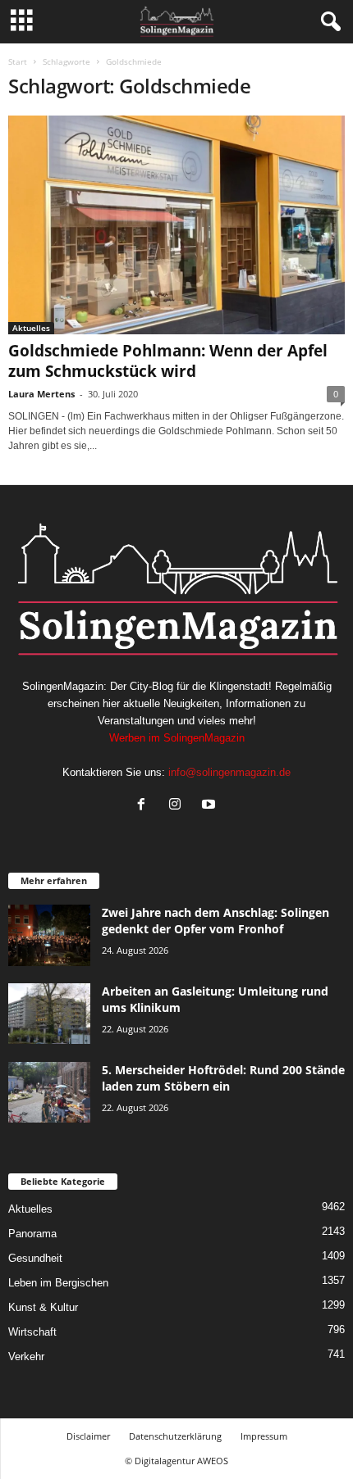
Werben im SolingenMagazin (177, 738)
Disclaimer (88, 1436)
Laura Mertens (41, 394)
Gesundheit (35, 1258)
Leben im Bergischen (58, 1283)
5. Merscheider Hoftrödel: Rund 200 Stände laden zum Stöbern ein (223, 1078)
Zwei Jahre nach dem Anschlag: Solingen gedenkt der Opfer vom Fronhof (215, 921)
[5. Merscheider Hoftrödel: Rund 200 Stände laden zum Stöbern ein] (49, 1092)
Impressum (264, 1436)
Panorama (32, 1233)
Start (17, 61)
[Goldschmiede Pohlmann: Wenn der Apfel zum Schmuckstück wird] (176, 225)
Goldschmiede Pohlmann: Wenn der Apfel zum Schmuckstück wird (168, 361)
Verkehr (26, 1356)
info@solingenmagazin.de (229, 772)
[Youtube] (210, 806)
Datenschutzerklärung (175, 1436)
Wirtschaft (32, 1332)
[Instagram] (178, 806)
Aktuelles (31, 327)
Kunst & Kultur (43, 1307)
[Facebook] (145, 806)
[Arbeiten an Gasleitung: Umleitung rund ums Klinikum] (49, 1014)
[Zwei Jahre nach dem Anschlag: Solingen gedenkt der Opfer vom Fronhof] (49, 935)
